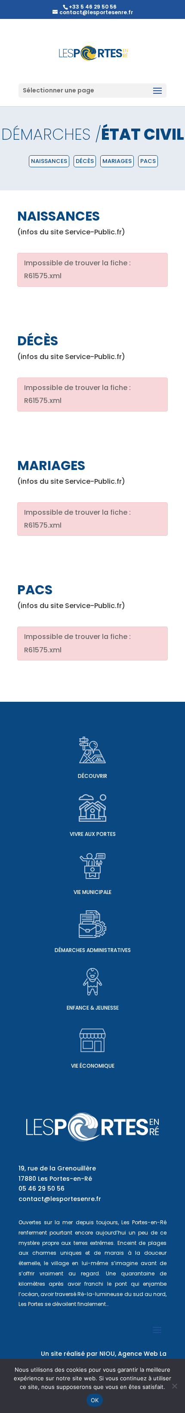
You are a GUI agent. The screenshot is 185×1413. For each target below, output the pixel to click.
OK (95, 1400)
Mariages (117, 161)
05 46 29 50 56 (41, 1188)
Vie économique (92, 1065)
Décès (85, 161)
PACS (148, 161)
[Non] (174, 1386)
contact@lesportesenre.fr (59, 1199)
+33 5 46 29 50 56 (93, 6)
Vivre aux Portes (93, 834)
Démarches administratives (93, 950)
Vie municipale (92, 892)
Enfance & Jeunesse (93, 1007)
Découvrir (92, 776)
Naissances (49, 161)
